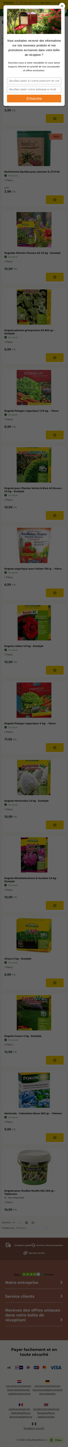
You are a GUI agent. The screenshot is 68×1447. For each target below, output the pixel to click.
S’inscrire (34, 98)
